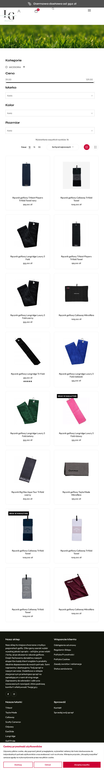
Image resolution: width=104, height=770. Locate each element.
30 (39, 147)
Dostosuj (18, 765)
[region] (52, 756)
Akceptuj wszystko (82, 765)
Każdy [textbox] (9, 113)
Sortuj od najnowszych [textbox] (61, 147)
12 (29, 147)
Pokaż (23, 147)
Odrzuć (48, 765)
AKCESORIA (15, 67)
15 (34, 147)
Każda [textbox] (9, 95)
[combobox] (50, 95)
